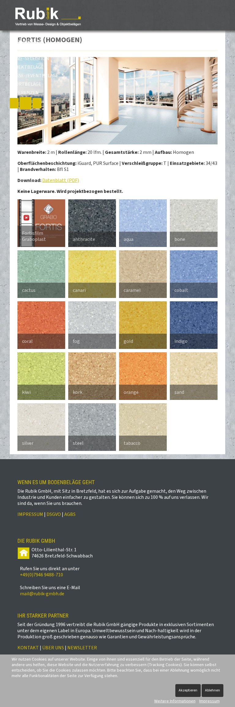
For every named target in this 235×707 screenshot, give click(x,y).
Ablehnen (212, 690)
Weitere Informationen (175, 701)
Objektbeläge (27, 67)
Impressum (209, 701)
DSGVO (54, 514)
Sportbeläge (25, 84)
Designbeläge (26, 41)
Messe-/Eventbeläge (34, 75)
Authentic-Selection (36, 50)
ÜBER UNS (53, 647)
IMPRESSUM (30, 514)
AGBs (70, 514)
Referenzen (24, 92)
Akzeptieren (188, 690)
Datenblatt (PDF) (60, 180)
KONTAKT (28, 647)
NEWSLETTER (82, 647)
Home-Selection (29, 58)
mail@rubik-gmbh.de (42, 593)
